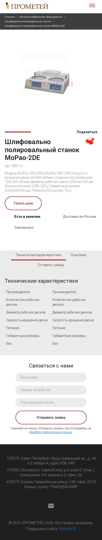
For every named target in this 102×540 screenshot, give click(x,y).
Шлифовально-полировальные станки (28, 21)
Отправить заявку (51, 417)
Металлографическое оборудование (41, 17)
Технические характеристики (38, 255)
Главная (10, 17)
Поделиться (86, 132)
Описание (78, 255)
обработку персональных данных (50, 432)
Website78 (67, 528)
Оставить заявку (51, 265)
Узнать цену (23, 203)
